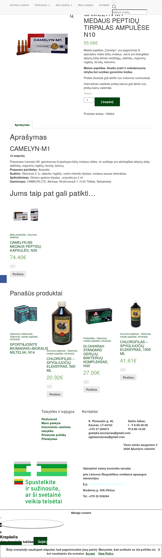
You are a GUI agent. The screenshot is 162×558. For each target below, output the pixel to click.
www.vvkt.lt (116, 484)
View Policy (106, 553)
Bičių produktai (18, 234)
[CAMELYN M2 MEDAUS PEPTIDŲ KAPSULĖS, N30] (25, 214)
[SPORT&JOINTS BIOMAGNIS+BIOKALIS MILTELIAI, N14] (25, 314)
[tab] (22, 124)
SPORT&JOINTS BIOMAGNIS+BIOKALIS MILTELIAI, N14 (29, 348)
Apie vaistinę (63, 5)
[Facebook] (3, 279)
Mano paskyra (85, 5)
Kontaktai (104, 5)
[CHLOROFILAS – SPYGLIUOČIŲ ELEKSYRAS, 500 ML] (62, 322)
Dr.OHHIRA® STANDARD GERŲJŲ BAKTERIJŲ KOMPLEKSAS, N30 (95, 355)
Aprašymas (22, 125)
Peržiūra (18, 274)
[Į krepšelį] (12, 266)
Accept (90, 553)
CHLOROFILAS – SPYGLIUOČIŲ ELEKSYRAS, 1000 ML (135, 347)
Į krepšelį (107, 102)
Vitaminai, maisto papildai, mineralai (24, 338)
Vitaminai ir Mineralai (21, 333)
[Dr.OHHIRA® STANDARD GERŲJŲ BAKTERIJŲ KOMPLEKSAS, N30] (99, 316)
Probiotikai (89, 338)
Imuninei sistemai (56, 350)
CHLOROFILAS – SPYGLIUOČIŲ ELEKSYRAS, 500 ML (61, 364)
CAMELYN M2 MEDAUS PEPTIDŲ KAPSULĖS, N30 (25, 246)
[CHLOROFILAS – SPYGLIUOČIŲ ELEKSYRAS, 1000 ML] (136, 314)
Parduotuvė (41, 5)
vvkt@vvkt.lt (97, 484)
